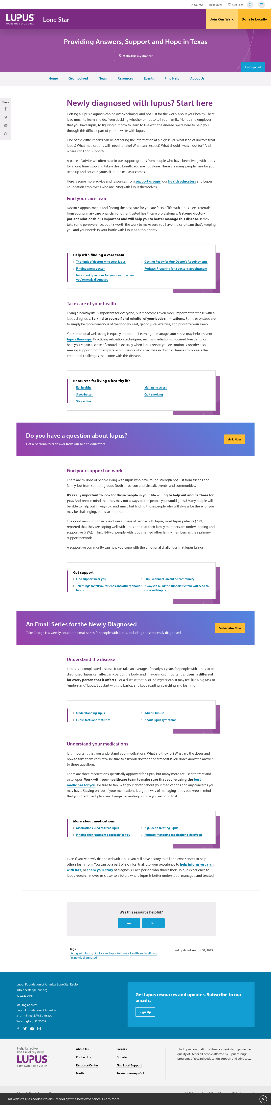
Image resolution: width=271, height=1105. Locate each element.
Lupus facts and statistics (93, 720)
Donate (121, 1057)
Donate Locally (254, 19)
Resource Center (87, 1065)
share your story (100, 870)
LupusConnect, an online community (169, 579)
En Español (253, 67)
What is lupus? (154, 713)
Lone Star (56, 19)
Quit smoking (153, 394)
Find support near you (91, 579)
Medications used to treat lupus (97, 828)
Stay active (83, 401)
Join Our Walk (222, 19)
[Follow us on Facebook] (18, 1029)
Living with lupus (81, 953)
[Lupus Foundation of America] (20, 19)
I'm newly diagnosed (83, 957)
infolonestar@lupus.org (31, 990)
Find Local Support (129, 1065)
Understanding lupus (90, 713)
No (153, 923)
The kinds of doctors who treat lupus (101, 261)
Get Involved (78, 78)
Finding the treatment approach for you (103, 835)
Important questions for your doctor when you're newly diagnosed (105, 277)
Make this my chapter (138, 56)
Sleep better (84, 394)
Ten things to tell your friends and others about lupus (108, 588)
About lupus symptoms (160, 720)
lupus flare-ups (79, 339)
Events (149, 78)
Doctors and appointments (111, 953)
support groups (148, 181)
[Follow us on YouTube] (32, 1029)
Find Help (172, 78)
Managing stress (155, 387)
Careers (121, 1049)
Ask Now (234, 439)
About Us (197, 5)
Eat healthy (83, 387)
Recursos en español (130, 1073)
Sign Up (145, 1012)
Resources (215, 5)
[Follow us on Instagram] (39, 1029)
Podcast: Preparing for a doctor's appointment (175, 268)
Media (80, 1073)
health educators (182, 181)
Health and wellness (143, 953)
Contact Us (83, 1057)
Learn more (110, 1099)
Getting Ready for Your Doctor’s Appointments (176, 261)
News (103, 78)
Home (53, 78)
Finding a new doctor (90, 268)
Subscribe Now (230, 628)
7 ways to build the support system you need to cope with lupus (176, 588)
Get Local (238, 5)
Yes (129, 923)
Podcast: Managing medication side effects (173, 835)
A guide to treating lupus (161, 828)
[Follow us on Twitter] (25, 1029)
